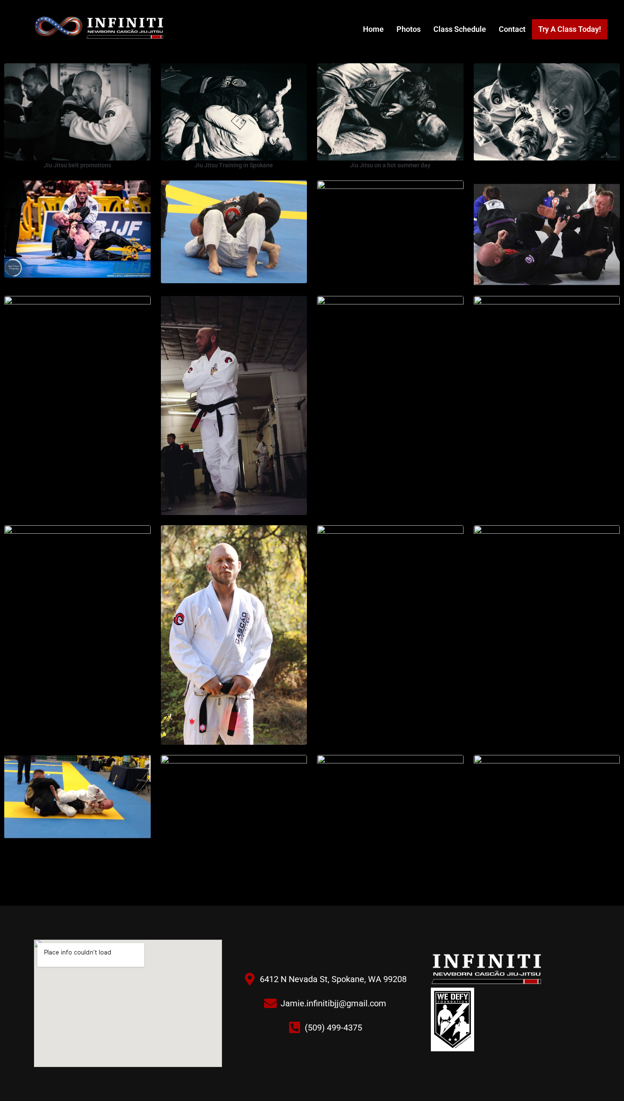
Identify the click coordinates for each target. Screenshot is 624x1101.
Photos (408, 29)
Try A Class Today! (569, 29)
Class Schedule (459, 29)
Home (373, 29)
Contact (512, 29)
